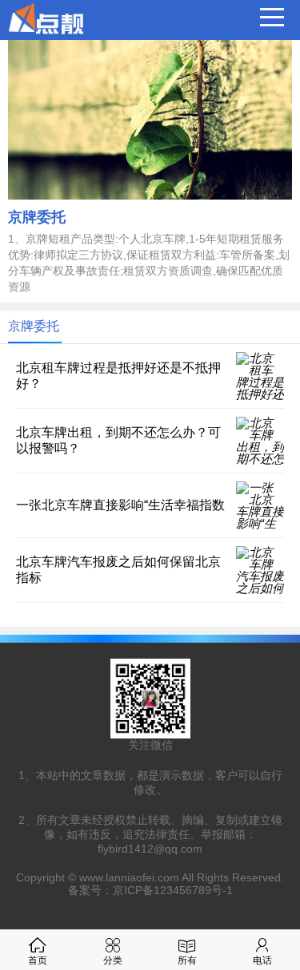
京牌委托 (37, 217)
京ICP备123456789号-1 (173, 890)
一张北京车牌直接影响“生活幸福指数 (120, 505)
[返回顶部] (267, 856)
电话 (262, 960)
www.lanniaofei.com (129, 877)
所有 (187, 960)
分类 (112, 960)
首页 (37, 960)
